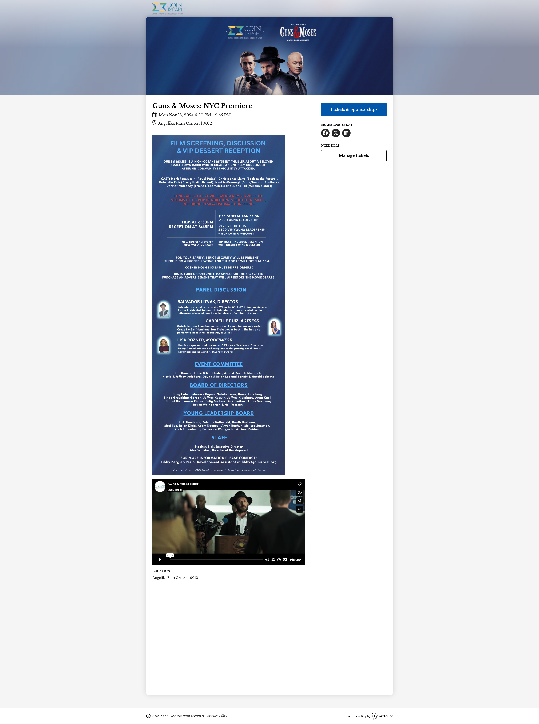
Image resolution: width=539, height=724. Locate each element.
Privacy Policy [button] (217, 715)
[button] (187, 715)
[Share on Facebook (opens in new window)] (325, 133)
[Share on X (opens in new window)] (336, 133)
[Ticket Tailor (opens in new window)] (382, 716)
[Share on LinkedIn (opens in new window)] (346, 133)
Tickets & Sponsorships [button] (353, 109)
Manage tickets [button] (354, 155)
